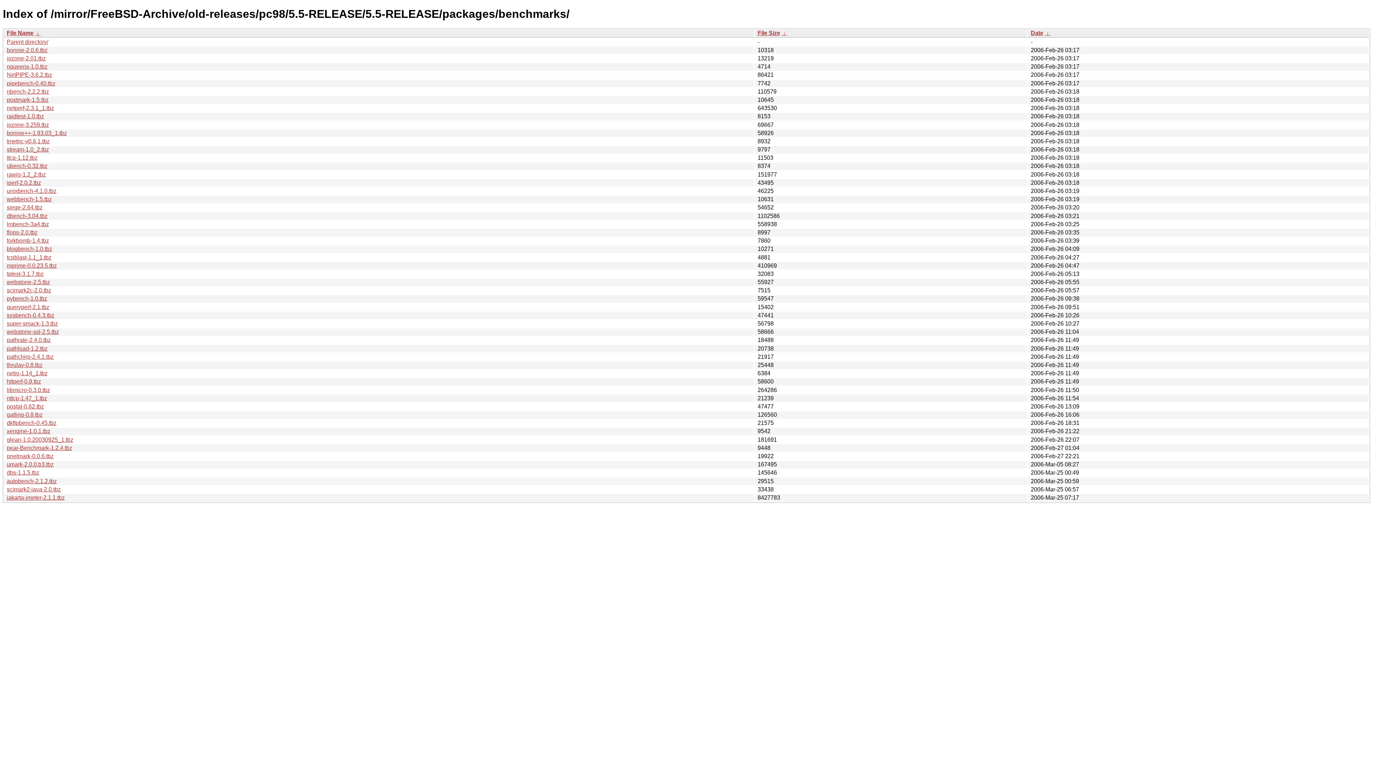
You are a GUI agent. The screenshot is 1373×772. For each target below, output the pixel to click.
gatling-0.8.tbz (25, 415)
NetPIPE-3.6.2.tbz (29, 75)
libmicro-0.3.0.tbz (28, 390)
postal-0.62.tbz (25, 407)
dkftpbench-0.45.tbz (31, 423)
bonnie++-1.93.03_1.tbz (37, 133)
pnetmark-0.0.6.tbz (30, 456)
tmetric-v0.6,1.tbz (28, 141)
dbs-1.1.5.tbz (23, 473)
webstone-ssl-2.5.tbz (33, 332)
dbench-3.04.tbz (27, 216)
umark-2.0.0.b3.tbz (30, 464)
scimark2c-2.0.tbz (29, 290)
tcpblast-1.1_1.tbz (29, 257)
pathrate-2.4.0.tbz (29, 340)
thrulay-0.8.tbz (25, 365)
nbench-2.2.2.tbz (28, 92)
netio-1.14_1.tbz (27, 373)
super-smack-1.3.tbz (32, 324)
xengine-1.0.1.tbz (28, 431)
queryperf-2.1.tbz (28, 307)
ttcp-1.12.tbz (22, 158)
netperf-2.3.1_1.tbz (30, 108)
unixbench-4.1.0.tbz (31, 191)
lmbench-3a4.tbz (28, 224)
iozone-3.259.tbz (28, 125)
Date (1037, 33)
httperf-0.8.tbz (24, 381)
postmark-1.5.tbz (28, 100)
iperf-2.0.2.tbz (24, 183)
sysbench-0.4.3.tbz (30, 315)
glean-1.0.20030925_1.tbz (40, 440)
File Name (20, 33)
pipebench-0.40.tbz (31, 83)
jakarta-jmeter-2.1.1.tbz (36, 498)
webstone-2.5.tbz (28, 282)
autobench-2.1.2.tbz (32, 481)
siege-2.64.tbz (25, 207)
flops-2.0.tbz (22, 232)
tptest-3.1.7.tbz (25, 274)
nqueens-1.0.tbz (27, 67)
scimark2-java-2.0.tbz (34, 489)
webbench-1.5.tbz (29, 199)
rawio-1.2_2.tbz (26, 175)
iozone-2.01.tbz (26, 58)
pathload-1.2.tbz (27, 349)
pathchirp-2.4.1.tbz (30, 357)
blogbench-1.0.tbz (29, 249)
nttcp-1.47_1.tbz (27, 398)
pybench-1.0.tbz (27, 299)
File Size (769, 33)
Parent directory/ (27, 42)
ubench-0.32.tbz (27, 166)
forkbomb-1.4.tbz (28, 241)
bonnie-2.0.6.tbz (27, 50)
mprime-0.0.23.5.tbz (32, 266)
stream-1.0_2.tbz (28, 150)
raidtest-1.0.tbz (25, 116)
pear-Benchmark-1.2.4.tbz (39, 448)
